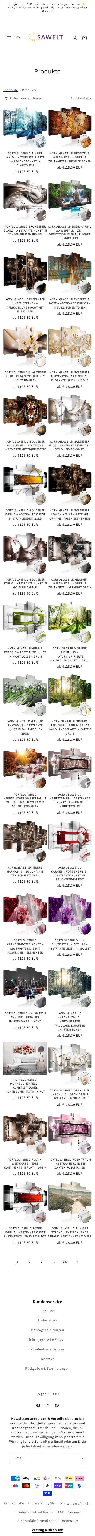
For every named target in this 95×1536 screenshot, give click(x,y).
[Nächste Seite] (77, 1262)
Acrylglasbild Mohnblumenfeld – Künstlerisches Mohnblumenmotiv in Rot (25, 1086)
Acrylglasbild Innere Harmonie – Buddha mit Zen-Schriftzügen (25, 871)
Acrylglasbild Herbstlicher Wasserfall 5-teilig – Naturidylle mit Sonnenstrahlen (25, 800)
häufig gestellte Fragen (47, 1339)
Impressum (70, 1520)
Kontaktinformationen (38, 1520)
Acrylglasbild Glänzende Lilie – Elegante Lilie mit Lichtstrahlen (25, 376)
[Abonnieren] (81, 1458)
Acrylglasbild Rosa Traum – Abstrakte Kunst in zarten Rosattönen (70, 1163)
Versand (75, 1512)
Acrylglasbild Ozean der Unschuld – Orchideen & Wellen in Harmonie (70, 1094)
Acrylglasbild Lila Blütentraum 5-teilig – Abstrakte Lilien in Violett (70, 944)
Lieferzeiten (47, 1320)
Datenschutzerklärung (35, 1512)
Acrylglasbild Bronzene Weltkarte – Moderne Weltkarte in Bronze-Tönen (69, 157)
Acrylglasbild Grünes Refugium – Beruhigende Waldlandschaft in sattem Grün (70, 727)
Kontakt (47, 1359)
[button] (9, 38)
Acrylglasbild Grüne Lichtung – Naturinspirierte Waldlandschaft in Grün (70, 654)
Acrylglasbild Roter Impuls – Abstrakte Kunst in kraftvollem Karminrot (25, 1232)
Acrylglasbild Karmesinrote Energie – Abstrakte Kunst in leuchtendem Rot (69, 873)
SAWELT (23, 1503)
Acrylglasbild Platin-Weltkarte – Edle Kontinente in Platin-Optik (25, 1163)
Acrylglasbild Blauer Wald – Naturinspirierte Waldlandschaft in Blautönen (25, 159)
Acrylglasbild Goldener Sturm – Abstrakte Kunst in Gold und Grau (25, 583)
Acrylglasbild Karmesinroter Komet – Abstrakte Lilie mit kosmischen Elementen (25, 946)
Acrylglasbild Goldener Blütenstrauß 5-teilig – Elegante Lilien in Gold (69, 376)
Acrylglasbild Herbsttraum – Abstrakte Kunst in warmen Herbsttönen (70, 800)
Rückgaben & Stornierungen (47, 1368)
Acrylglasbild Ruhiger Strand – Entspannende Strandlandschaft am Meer (69, 1232)
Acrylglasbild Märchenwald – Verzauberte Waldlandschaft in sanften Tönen (69, 1021)
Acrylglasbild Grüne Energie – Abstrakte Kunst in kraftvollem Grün (25, 652)
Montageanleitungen (47, 1330)
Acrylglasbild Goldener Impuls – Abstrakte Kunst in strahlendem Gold (25, 514)
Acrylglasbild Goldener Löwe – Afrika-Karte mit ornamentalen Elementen (69, 514)
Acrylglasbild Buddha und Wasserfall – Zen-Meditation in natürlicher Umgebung (69, 232)
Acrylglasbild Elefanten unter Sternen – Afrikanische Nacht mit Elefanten (25, 305)
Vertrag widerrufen (47, 1529)
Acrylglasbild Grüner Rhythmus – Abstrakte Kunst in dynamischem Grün (25, 727)
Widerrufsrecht (79, 1503)
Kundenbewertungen (47, 1349)
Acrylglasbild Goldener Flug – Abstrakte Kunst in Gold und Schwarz (70, 445)
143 (65, 1262)
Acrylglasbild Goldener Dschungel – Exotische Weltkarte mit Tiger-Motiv (25, 445)
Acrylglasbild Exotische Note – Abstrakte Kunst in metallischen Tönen (70, 303)
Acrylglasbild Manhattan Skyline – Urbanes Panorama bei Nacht (25, 1017)
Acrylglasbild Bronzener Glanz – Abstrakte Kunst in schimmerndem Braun (25, 230)
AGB (61, 1512)
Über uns (47, 1310)
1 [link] (18, 1262)
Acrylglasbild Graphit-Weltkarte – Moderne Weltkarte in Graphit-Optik (69, 583)
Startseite (10, 90)
